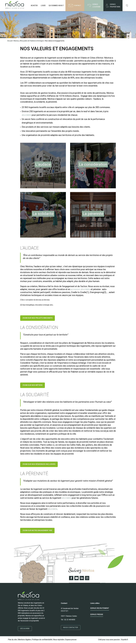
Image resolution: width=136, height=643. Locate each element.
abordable (26, 115)
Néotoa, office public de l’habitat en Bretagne (29, 41)
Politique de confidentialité (42, 640)
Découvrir (24, 629)
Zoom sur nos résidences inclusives (39, 464)
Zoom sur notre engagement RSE (37, 530)
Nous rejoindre (58, 640)
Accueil (9, 41)
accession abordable (80, 289)
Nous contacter (70, 627)
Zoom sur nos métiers (32, 385)
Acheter (34, 5)
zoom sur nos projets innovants (37, 318)
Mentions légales (24, 640)
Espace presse (96, 614)
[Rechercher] (127, 5)
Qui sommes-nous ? (56, 5)
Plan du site (12, 640)
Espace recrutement (99, 608)
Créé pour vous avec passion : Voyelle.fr (113, 640)
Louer (43, 5)
